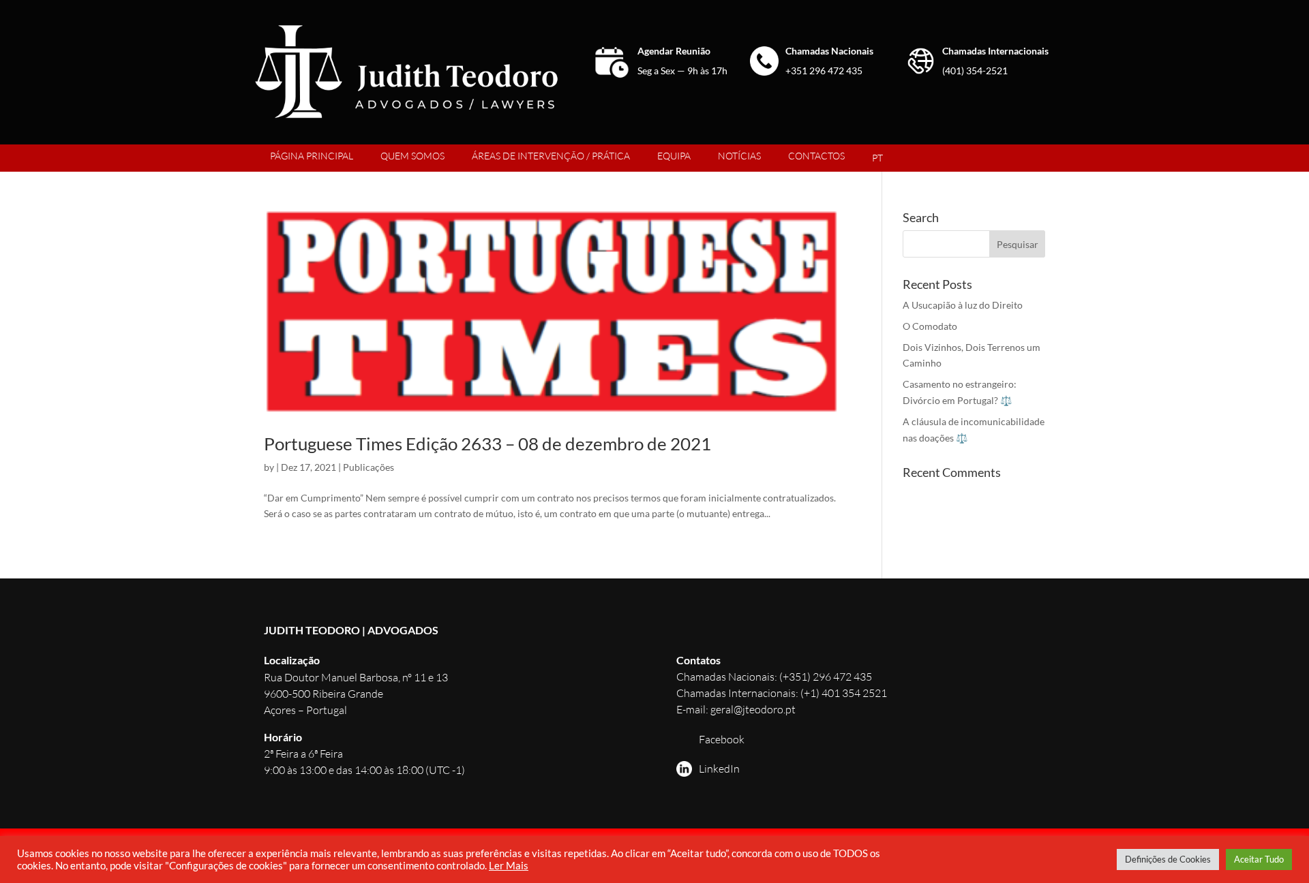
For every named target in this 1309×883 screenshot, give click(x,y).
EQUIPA (674, 155)
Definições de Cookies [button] (1168, 859)
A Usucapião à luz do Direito (963, 305)
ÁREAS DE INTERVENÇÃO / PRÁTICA (551, 155)
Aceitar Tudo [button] (1259, 859)
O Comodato (930, 326)
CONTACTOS (816, 155)
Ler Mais (508, 865)
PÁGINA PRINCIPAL (311, 155)
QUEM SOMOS (412, 155)
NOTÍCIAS (739, 155)
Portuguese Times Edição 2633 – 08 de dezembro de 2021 (487, 443)
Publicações (368, 467)
